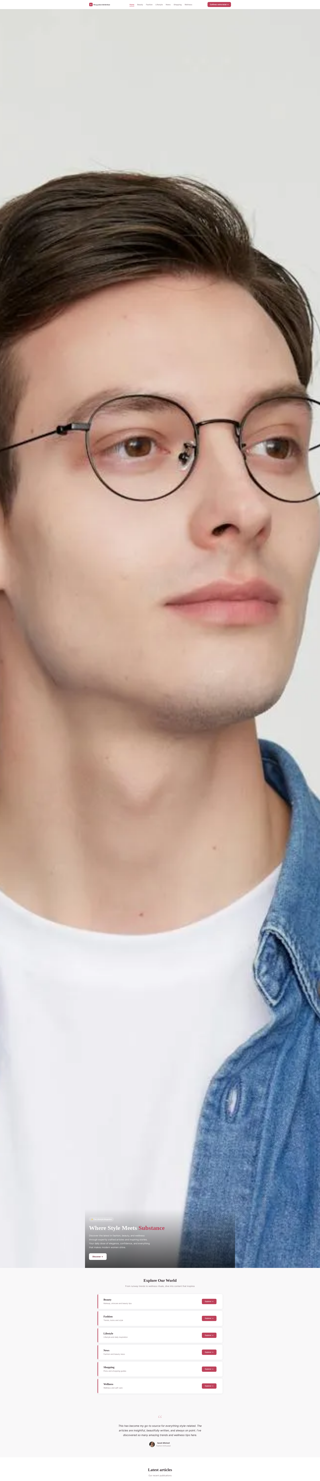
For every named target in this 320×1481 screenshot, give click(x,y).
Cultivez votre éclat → (219, 4)
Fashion (149, 4)
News (168, 4)
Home (132, 4)
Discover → (97, 1256)
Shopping (178, 4)
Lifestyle (159, 4)
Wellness (188, 4)
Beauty (140, 4)
